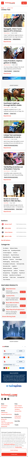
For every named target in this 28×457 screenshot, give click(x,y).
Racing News (15, 272)
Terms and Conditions (9, 444)
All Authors (3, 407)
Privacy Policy (18, 447)
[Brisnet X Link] (5, 399)
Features (11, 259)
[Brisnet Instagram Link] (2, 399)
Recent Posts (4, 405)
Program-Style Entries (6, 414)
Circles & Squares (7, 252)
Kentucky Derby (20, 264)
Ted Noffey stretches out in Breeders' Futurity (13, 168)
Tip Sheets (17, 409)
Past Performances (6, 417)
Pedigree (16, 268)
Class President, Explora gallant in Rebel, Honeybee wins (13, 62)
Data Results (18, 418)
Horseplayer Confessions (9, 264)
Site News (5, 275)
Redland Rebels (16, 39)
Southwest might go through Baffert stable (13, 104)
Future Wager (18, 259)
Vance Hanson (7, 33)
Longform (14, 266)
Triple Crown (13, 277)
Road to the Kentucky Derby (11, 145)
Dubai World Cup (7, 257)
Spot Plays (5, 277)
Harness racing (15, 261)
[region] (14, 442)
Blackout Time (7, 39)
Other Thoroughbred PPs (7, 423)
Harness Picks (18, 411)
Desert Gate (19, 209)
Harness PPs (4, 426)
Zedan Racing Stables (9, 209)
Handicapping (6, 261)
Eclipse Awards (16, 257)
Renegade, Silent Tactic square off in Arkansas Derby (13, 30)
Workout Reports (19, 407)
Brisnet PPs (4, 419)
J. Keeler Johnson (7, 65)
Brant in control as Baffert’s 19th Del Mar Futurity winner (12, 200)
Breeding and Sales (15, 250)
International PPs (5, 424)
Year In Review (6, 279)
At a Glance (5, 248)
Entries (3, 410)
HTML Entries (4, 412)
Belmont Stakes (14, 248)
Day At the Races (15, 255)
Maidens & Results (7, 268)
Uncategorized (20, 277)
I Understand (14, 454)
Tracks (16, 425)
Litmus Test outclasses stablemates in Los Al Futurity (12, 136)
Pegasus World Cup (7, 270)
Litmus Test (10, 8)
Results (17, 414)
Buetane (6, 113)
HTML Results (18, 416)
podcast (16, 270)
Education (5, 259)
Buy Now (22, 292)
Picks (16, 404)
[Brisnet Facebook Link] (8, 399)
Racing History (6, 272)
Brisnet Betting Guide (8, 316)
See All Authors (5, 240)
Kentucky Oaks (6, 266)
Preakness (21, 270)
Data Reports (6, 255)
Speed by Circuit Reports (15, 275)
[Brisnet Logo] (10, 3)
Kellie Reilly (6, 203)
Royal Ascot (22, 272)
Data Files (17, 421)
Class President (8, 71)
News (2, 8)
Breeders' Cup (6, 250)
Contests (15, 252)
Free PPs (3, 421)
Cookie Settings (14, 450)
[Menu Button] (2, 3)
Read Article (7, 41)
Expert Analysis (18, 405)
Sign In (24, 3)
